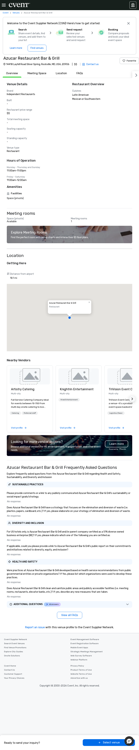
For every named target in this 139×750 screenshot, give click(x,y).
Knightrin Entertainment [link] (77, 389)
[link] (30, 376)
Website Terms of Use (81, 674)
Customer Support (13, 674)
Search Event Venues (14, 643)
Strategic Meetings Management (87, 651)
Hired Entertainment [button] (69, 400)
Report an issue (35, 627)
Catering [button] (15, 413)
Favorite (131, 60)
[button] (69, 317)
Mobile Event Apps (79, 647)
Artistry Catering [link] (22, 389)
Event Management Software (85, 639)
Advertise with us (79, 678)
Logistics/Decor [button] (116, 413)
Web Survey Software (81, 655)
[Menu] (3, 5)
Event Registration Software (84, 643)
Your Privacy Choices (14, 678)
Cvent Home (10, 666)
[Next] (135, 74)
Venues (16, 13)
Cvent (5, 13)
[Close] (128, 23)
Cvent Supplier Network (15, 639)
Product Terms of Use (81, 670)
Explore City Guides (13, 651)
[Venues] (133, 5)
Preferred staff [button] (30, 413)
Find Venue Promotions (15, 647)
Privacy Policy (77, 666)
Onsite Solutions (12, 655)
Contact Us (9, 670)
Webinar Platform (79, 660)
